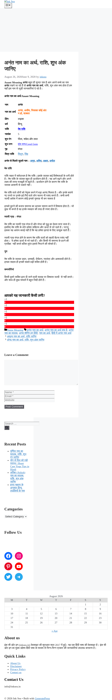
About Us (15, 663)
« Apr (55, 630)
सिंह (26, 154)
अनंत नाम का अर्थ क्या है (56, 330)
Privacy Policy (18, 669)
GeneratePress (42, 698)
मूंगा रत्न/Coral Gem (28, 144)
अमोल (52, 160)
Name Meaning (15, 330)
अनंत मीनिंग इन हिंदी (28, 333)
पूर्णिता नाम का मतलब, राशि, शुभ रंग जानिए (18, 454)
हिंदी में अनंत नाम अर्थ (61, 333)
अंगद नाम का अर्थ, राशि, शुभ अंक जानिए (25, 339)
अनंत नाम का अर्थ (35, 330)
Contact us (15, 672)
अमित (39, 160)
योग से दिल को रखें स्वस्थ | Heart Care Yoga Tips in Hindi (19, 465)
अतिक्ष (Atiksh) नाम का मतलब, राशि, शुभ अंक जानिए (17, 477)
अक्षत (45, 160)
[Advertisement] (56, 30)
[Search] (6, 428)
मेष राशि (21, 128)
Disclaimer (16, 666)
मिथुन (20, 154)
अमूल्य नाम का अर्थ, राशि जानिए (21, 336)
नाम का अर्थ (44, 333)
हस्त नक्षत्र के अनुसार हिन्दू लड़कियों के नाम (17, 487)
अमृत (32, 160)
